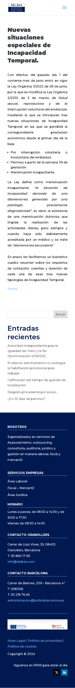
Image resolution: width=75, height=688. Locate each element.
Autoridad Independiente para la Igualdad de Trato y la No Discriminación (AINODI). (33, 351)
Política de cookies (22, 646)
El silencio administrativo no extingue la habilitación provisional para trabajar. (37, 368)
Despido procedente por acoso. (32, 392)
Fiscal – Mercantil (21, 488)
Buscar (60, 314)
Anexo (13, 289)
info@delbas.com (21, 562)
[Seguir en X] (57, 672)
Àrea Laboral (17, 481)
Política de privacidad (45, 641)
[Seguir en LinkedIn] (64, 672)
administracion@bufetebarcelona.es (36, 600)
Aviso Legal (17, 641)
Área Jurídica (18, 495)
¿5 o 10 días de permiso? (27, 399)
